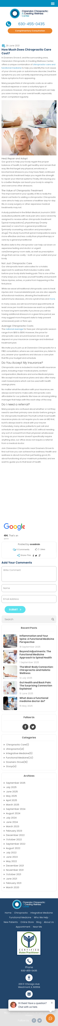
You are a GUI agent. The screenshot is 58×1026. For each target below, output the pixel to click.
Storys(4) (11, 766)
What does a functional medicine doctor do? (33, 699)
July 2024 (11, 817)
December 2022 (15, 835)
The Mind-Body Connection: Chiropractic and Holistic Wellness (36, 670)
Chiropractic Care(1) (17, 744)
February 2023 (14, 830)
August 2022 (13, 848)
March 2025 (12, 804)
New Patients (11, 922)
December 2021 (15, 865)
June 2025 (12, 791)
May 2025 (11, 795)
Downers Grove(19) (17, 762)
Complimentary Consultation (30, 30)
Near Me (37, 926)
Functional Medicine (20, 917)
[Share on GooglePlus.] (40, 555)
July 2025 (11, 787)
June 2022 (12, 856)
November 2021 (15, 870)
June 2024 (12, 822)
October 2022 (14, 839)
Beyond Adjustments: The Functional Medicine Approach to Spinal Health (35, 654)
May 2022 (11, 861)
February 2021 (13, 883)
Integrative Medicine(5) (19, 753)
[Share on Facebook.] (33, 555)
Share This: (25, 555)
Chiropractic (21, 912)
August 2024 (13, 813)
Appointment (23, 926)
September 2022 (15, 843)
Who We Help (41, 917)
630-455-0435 (31, 23)
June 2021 (11, 878)
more (52, 298)
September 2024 (15, 809)
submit (13, 609)
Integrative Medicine (41, 912)
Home (8, 912)
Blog (38, 922)
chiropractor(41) (15, 749)
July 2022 (11, 852)
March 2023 (12, 826)
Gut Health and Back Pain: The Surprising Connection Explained (35, 685)
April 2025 (11, 800)
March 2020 (12, 887)
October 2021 (13, 874)
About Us (49, 922)
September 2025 (15, 782)
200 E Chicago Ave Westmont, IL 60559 (29, 985)
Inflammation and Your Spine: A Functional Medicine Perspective (36, 639)
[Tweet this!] (36, 555)
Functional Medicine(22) (19, 757)
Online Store (27, 922)
